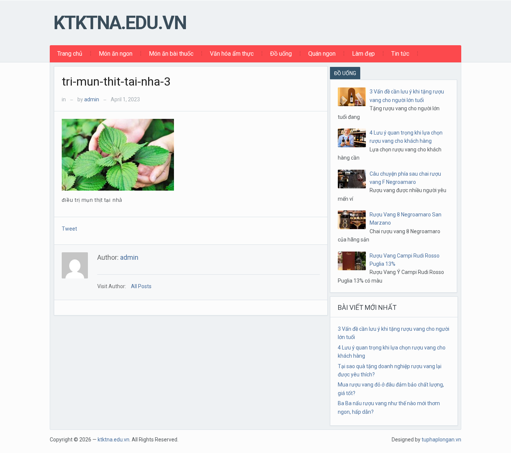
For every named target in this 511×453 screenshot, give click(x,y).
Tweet (69, 229)
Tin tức (400, 53)
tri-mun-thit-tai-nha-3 (116, 81)
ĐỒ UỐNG (345, 73)
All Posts (141, 286)
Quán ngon (322, 53)
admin (91, 99)
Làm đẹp (363, 53)
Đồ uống (281, 53)
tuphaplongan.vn (441, 440)
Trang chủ (69, 53)
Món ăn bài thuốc (171, 53)
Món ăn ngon (115, 53)
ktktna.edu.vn (119, 23)
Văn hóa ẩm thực (232, 53)
